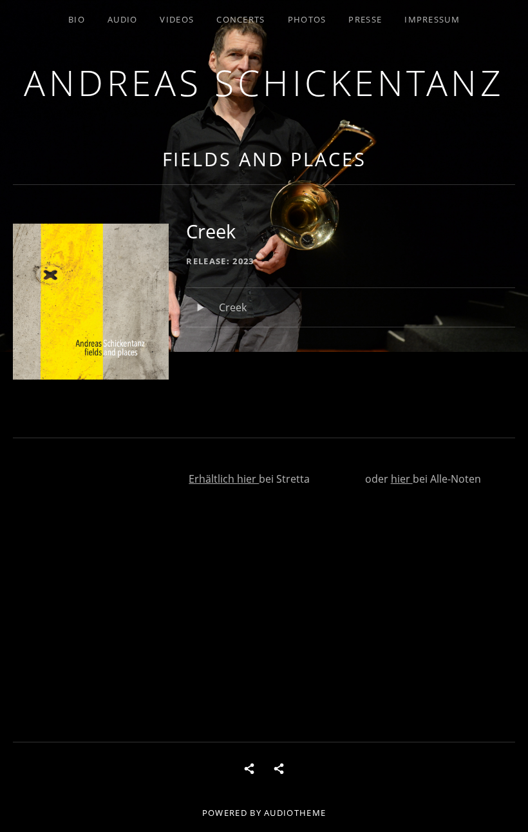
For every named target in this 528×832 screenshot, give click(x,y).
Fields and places (264, 158)
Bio (76, 19)
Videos (177, 19)
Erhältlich (213, 479)
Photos (307, 19)
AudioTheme (295, 812)
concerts (240, 19)
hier (248, 479)
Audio (123, 19)
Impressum (432, 19)
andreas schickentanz (264, 82)
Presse (365, 19)
